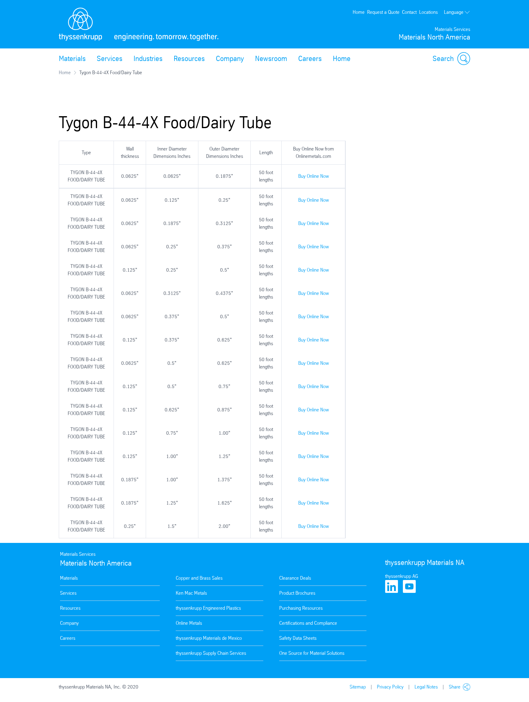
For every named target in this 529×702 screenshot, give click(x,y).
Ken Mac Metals (191, 593)
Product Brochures (297, 593)
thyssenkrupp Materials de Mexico (209, 638)
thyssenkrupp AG (401, 576)
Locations (428, 12)
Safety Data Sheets (298, 638)
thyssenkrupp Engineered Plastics (208, 608)
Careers (310, 58)
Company (230, 58)
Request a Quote (383, 12)
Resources (189, 58)
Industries (148, 58)
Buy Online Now (313, 176)
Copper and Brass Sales (199, 578)
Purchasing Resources (301, 608)
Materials (72, 58)
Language (453, 12)
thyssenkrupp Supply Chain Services (211, 653)
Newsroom (271, 58)
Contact (409, 12)
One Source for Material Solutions (311, 653)
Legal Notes (426, 687)
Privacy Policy (390, 687)
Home (359, 12)
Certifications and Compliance (308, 623)
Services (109, 58)
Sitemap (358, 687)
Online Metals (189, 623)
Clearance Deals (295, 578)
